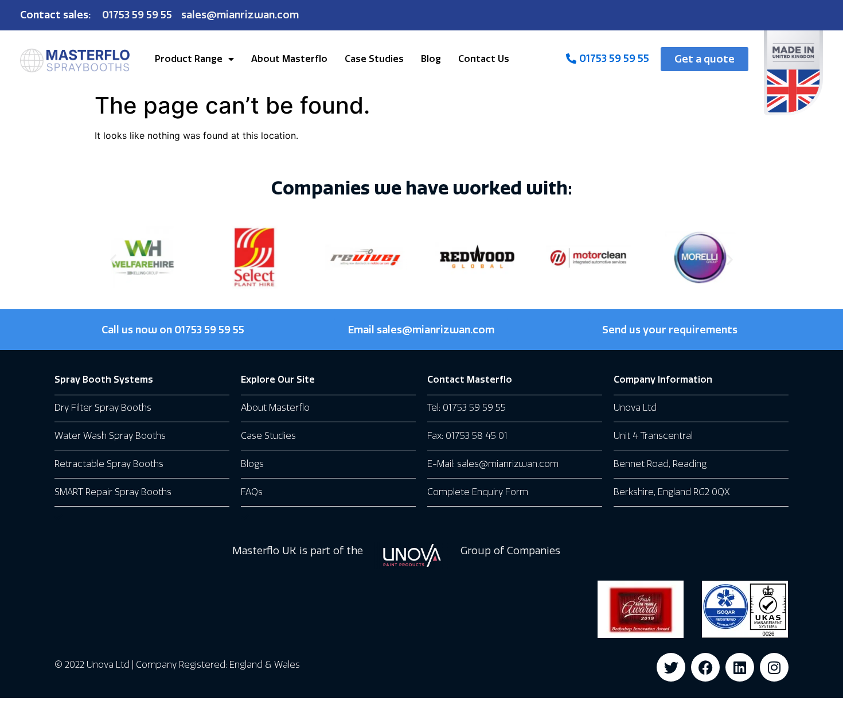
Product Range (189, 58)
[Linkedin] (739, 667)
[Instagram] (774, 667)
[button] (113, 259)
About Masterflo (289, 58)
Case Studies (374, 58)
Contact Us (483, 58)
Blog (431, 58)
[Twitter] (671, 667)
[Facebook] (705, 667)
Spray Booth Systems (103, 379)
